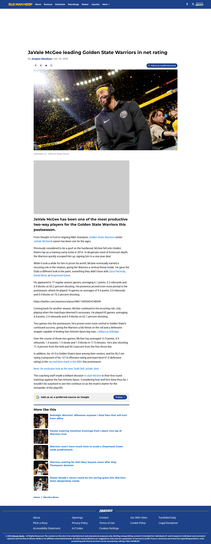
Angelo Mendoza (42, 58)
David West (40, 275)
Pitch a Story (40, 522)
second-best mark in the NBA (65, 361)
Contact (103, 517)
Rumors (48, 4)
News (38, 4)
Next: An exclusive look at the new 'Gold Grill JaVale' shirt (66, 368)
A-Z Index (77, 528)
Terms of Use (107, 522)
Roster (85, 4)
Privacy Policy (80, 522)
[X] (193, 4)
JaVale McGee (42, 241)
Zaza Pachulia (117, 271)
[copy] (51, 65)
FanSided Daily (167, 517)
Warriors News (50, 497)
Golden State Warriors (101, 237)
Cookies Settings (109, 528)
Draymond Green (60, 275)
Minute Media (18, 536)
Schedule (60, 4)
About (36, 517)
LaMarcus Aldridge (108, 331)
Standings (73, 4)
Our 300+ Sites (138, 517)
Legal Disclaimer (168, 522)
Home (37, 497)
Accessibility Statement (46, 528)
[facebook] (187, 4)
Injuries (95, 4)
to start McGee (92, 375)
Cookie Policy (138, 522)
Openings (77, 517)
